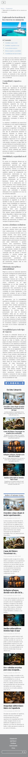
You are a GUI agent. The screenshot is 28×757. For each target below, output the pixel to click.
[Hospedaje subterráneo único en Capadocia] (14, 697)
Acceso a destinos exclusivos (11, 48)
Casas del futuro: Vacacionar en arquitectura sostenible (14, 432)
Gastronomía (13, 746)
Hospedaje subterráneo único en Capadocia (13, 706)
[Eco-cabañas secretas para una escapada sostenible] (14, 659)
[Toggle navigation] (3, 2)
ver (9, 216)
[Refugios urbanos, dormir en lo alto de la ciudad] (14, 447)
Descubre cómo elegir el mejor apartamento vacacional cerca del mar (14, 408)
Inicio (2, 8)
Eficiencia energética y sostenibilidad (13, 51)
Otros (13, 748)
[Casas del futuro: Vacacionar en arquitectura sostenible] (14, 423)
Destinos (13, 743)
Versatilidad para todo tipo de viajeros (13, 53)
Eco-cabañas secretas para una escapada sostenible (13, 669)
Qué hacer (13, 741)
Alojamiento (9, 8)
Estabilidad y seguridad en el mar (12, 45)
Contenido (7, 40)
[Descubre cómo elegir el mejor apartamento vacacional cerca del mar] (14, 399)
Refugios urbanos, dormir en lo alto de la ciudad (14, 455)
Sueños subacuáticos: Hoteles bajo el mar (14, 478)
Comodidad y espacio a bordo (11, 43)
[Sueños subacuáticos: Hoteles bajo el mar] (14, 470)
